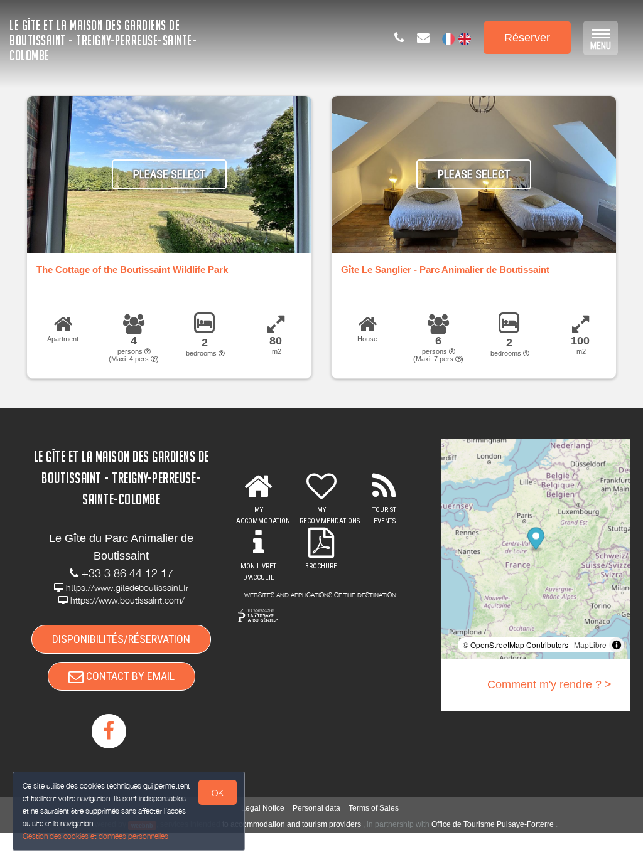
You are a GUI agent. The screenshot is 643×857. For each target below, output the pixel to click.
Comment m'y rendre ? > (549, 684)
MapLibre (590, 644)
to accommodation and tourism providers (291, 824)
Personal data (316, 808)
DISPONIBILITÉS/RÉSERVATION (121, 639)
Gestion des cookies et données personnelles (95, 836)
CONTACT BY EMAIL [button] (129, 676)
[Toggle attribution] (616, 644)
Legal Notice (262, 808)
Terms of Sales (374, 808)
